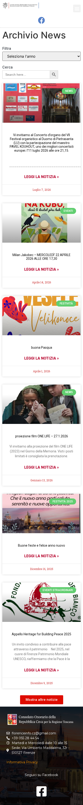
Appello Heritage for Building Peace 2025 (41, 634)
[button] (77, 8)
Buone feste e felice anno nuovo (41, 545)
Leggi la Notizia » (41, 177)
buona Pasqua (41, 347)
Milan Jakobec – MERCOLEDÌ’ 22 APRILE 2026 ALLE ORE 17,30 (41, 257)
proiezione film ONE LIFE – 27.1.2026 (41, 436)
